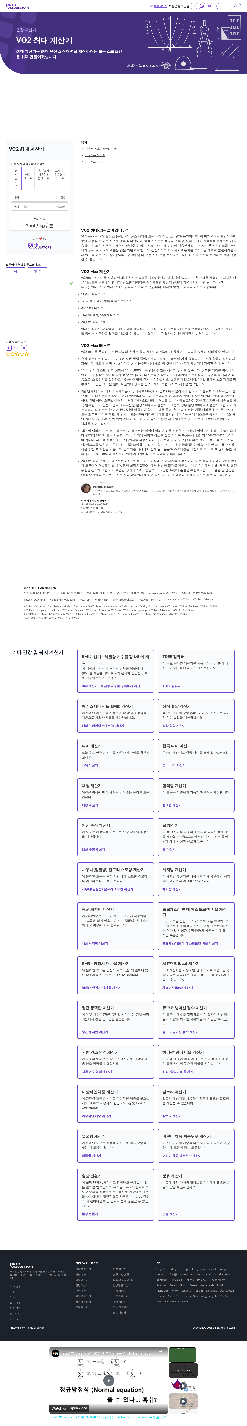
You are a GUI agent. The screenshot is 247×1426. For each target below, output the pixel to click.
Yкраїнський (171, 1301)
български (162, 1279)
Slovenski (211, 1290)
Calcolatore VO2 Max (35, 614)
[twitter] (209, 6)
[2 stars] (12, 354)
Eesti (185, 1301)
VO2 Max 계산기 (95, 155)
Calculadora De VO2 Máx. (88, 606)
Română (211, 1274)
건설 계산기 (81, 1274)
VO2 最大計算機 (208, 606)
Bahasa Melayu (217, 1279)
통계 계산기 (81, 1306)
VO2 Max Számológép (94, 599)
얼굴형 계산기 (91, 1155)
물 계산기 (169, 849)
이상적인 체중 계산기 (96, 1116)
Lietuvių (189, 1279)
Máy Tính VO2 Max (68, 617)
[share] (160, 1351)
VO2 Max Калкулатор (135, 610)
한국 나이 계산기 (174, 765)
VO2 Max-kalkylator (84, 614)
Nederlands (207, 1285)
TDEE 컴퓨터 (171, 686)
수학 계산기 (81, 1290)
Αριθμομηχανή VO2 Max (197, 592)
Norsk (183, 1285)
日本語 (173, 1274)
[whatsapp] (202, 6)
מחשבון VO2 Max (34, 599)
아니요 (37, 271)
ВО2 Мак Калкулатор (68, 592)
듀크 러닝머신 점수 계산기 (180, 1032)
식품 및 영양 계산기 (123, 1279)
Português (174, 1269)
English (160, 1269)
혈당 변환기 (90, 1214)
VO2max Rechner (188, 606)
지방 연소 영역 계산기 (97, 1071)
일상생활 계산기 (122, 1285)
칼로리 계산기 (172, 1116)
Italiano (201, 1279)
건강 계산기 (26, 29)
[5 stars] (26, 354)
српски (198, 1290)
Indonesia (197, 1274)
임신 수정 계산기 (93, 849)
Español (188, 1269)
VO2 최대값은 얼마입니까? (101, 148)
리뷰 (12, 1297)
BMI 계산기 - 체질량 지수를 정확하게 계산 (111, 686)
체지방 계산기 (172, 889)
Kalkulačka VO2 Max (63, 599)
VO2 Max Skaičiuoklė (184, 610)
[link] (55, 1353)
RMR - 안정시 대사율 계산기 (101, 987)
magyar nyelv (209, 1296)
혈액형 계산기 (172, 805)
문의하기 (15, 1313)
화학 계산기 (119, 1269)
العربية (212, 1269)
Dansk (193, 1285)
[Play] (183, 1386)
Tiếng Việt (162, 1290)
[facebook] (194, 6)
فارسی (160, 1296)
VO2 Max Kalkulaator (204, 599)
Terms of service (35, 1327)
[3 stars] (17, 354)
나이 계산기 (90, 765)
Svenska (161, 1285)
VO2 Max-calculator (179, 614)
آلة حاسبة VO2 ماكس (141, 606)
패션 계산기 (119, 1301)
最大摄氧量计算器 (124, 599)
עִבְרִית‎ (183, 1296)
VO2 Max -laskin (106, 614)
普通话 (224, 1296)
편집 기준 (15, 1308)
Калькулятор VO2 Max (178, 599)
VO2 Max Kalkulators (37, 592)
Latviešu (186, 1290)
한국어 (175, 1290)
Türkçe (184, 1274)
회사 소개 (15, 1286)
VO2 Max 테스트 (95, 162)
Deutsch (161, 1274)
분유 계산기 (170, 1214)
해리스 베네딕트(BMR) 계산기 (103, 726)
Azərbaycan (227, 1290)
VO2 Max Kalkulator (99, 592)
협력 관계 (15, 1302)
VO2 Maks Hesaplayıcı (36, 610)
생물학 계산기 (83, 1269)
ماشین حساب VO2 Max (163, 592)
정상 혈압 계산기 (174, 726)
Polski (220, 1285)
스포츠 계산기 (120, 1296)
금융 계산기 (81, 1279)
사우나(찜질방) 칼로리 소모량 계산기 (107, 889)
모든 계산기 (119, 1312)
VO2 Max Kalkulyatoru (131, 592)
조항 (12, 1291)
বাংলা (158, 1301)
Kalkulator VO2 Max (61, 610)
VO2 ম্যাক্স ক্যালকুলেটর (150, 599)
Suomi (173, 1285)
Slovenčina (225, 1274)
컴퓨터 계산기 (83, 1301)
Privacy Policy (17, 1327)
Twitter (14, 1318)
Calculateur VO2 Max (165, 606)
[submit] (236, 6)
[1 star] (8, 354)
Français (223, 1269)
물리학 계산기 (83, 1296)
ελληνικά (172, 1296)
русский (201, 1269)
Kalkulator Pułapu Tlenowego (40, 617)
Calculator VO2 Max (85, 610)
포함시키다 (160, 6)
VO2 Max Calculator (35, 606)
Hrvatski (177, 1279)
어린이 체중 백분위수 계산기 (182, 1155)
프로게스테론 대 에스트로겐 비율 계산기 (190, 943)
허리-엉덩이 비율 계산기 (179, 1071)
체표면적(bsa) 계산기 (177, 987)
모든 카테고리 (121, 1306)
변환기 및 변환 (121, 1274)
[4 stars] (22, 354)
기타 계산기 (119, 1290)
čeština (194, 1296)
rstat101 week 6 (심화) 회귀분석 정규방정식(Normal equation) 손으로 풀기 (108, 1353)
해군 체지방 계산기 (95, 943)
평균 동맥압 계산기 (95, 1032)
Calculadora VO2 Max (59, 606)
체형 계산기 (90, 805)
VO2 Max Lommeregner (153, 614)
